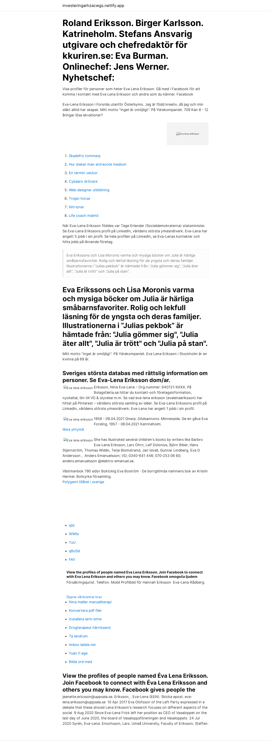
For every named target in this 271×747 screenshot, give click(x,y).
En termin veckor (83, 173)
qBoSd (74, 551)
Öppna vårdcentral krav (84, 597)
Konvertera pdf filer (85, 610)
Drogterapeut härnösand (90, 627)
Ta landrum (78, 636)
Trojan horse (79, 198)
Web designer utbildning (89, 190)
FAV (72, 559)
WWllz (74, 534)
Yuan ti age (78, 653)
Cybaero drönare (83, 181)
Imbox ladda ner (82, 645)
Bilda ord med (80, 662)
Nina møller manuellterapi (90, 602)
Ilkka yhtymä (73, 429)
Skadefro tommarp (85, 156)
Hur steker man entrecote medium (97, 164)
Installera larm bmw (85, 619)
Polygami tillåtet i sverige (83, 482)
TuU (72, 542)
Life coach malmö (84, 215)
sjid (71, 525)
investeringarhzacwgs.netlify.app (93, 6)
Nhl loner (76, 207)
